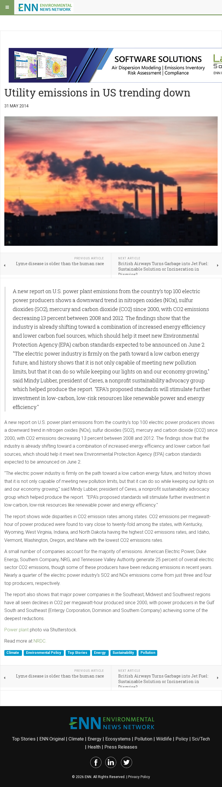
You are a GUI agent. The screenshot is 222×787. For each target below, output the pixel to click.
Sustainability (123, 653)
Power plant (16, 629)
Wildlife (164, 739)
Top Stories (78, 653)
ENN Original (52, 739)
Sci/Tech (201, 739)
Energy (100, 653)
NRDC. (40, 641)
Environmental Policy (44, 653)
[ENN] (45, 7)
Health (94, 747)
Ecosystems (118, 739)
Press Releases (120, 747)
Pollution (147, 653)
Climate (13, 653)
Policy (181, 739)
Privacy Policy (139, 777)
